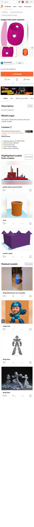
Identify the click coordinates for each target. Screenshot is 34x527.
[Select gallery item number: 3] (17, 289)
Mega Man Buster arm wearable (14, 293)
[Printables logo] (2, 6)
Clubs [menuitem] (20, 6)
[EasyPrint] (19, 2)
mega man (6, 326)
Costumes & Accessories (16, 12)
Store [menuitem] (14, 6)
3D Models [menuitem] (8, 6)
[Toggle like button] (4, 190)
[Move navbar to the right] (32, 6)
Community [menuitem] (27, 6)
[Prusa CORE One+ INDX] (17, 90)
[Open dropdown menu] (31, 19)
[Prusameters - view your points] (23, 2)
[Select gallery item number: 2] (16, 289)
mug (4, 220)
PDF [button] (30, 106)
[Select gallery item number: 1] (14, 289)
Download (17, 74)
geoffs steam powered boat (12, 187)
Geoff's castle (7, 253)
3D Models (5, 12)
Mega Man (6, 359)
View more (29, 157)
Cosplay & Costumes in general (10, 15)
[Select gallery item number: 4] (19, 289)
